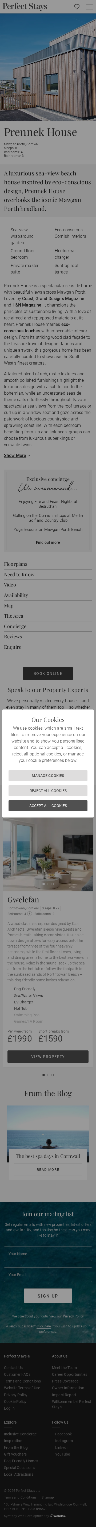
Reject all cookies (48, 790)
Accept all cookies (48, 806)
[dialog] (48, 763)
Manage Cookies (48, 775)
